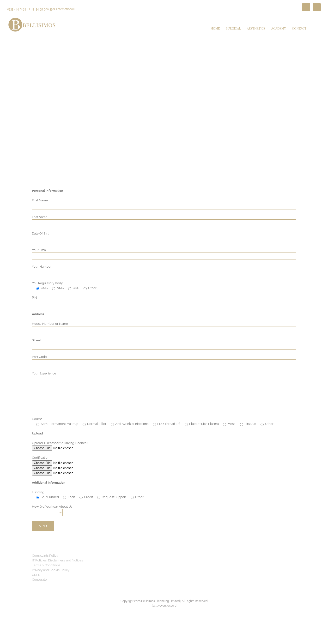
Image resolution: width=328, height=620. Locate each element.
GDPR (36, 575)
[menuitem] (215, 28)
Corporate (39, 579)
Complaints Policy (45, 555)
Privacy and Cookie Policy (50, 570)
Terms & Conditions (46, 565)
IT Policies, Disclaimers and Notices (57, 560)
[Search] (313, 28)
